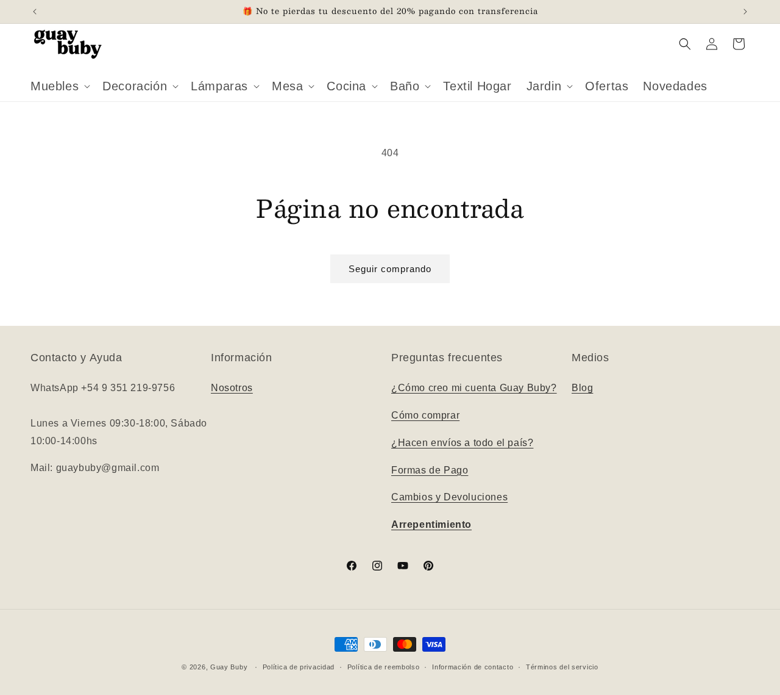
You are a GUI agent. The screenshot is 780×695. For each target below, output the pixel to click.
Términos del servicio (562, 666)
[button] (59, 86)
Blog (582, 388)
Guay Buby (228, 667)
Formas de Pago (429, 470)
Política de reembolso (383, 666)
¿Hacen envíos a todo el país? (462, 443)
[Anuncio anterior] (34, 11)
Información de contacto (472, 666)
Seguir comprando (390, 269)
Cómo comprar (425, 416)
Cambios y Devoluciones (449, 497)
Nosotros (232, 388)
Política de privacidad (299, 666)
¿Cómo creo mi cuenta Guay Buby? (474, 388)
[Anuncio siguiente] (745, 11)
